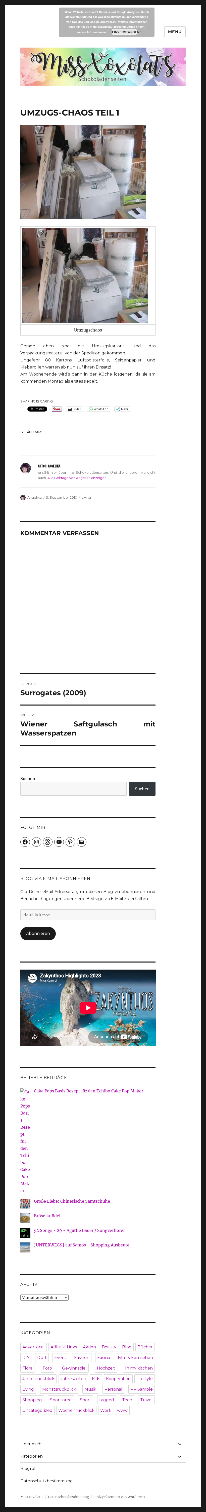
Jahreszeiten (73, 1378)
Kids (96, 1378)
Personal (113, 1389)
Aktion (89, 1347)
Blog (127, 1347)
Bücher (145, 1347)
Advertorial (33, 1347)
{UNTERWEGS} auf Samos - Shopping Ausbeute (81, 1244)
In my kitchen (139, 1368)
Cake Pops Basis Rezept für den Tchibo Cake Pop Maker (88, 1090)
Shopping (32, 1399)
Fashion (81, 1357)
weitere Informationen (91, 32)
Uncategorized (37, 1410)
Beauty (109, 1347)
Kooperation (118, 1378)
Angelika (34, 497)
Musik (90, 1389)
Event (60, 1357)
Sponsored (61, 1399)
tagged (106, 1399)
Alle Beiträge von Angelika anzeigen (77, 478)
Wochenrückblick (76, 1410)
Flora (27, 1368)
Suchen (27, 778)
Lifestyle (144, 1378)
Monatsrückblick (59, 1389)
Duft (42, 1357)
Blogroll (28, 1468)
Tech (127, 1399)
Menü (175, 31)
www (122, 1410)
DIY (25, 1357)
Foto (47, 1368)
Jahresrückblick (38, 1378)
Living (86, 497)
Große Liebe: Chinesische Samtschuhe (72, 1201)
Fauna (103, 1357)
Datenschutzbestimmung (46, 1481)
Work (105, 1410)
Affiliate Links (63, 1347)
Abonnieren (38, 933)
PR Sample (141, 1389)
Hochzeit (106, 1368)
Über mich (30, 1444)
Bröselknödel (47, 1215)
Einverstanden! (124, 32)
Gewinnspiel (74, 1368)
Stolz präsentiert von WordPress (119, 1497)
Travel (146, 1399)
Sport (85, 1399)
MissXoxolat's (31, 1497)
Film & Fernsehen (135, 1357)
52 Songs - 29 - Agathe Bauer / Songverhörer (79, 1230)
